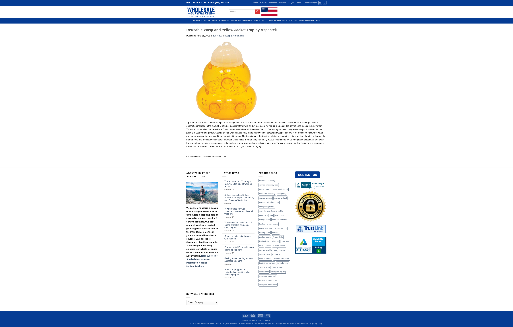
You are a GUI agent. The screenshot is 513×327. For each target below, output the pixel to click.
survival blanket (279, 246)
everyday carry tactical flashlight (271, 211)
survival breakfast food (268, 250)
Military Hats (278, 237)
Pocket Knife (264, 241)
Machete (275, 233)
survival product (278, 254)
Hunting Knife (264, 233)
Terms (298, 3)
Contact (290, 21)
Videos (257, 21)
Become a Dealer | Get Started (265, 3)
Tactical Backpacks (281, 259)
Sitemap (267, 320)
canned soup (264, 189)
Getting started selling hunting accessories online (238, 259)
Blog (264, 21)
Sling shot (285, 241)
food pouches (264, 220)
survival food (284, 250)
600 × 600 (217, 36)
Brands (246, 21)
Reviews (282, 3)
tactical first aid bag (267, 263)
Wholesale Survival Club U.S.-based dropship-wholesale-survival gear (238, 225)
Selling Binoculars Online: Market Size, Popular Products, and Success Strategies (239, 197)
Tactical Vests (277, 267)
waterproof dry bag (278, 272)
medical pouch (265, 237)
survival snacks (265, 259)
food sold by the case (280, 220)
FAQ (290, 3)
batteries (262, 181)
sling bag (275, 241)
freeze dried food (265, 228)
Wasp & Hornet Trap (234, 36)
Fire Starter (279, 215)
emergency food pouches (269, 202)
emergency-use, (265, 198)
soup (261, 246)
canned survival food (280, 189)
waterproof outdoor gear (268, 280)
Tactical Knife (264, 267)
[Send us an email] (320, 3)
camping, (272, 181)
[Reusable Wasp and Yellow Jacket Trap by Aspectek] (226, 81)
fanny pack (263, 215)
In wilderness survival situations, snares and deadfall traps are (238, 211)
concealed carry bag (267, 194)
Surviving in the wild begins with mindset (237, 237)
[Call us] (325, 3)
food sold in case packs (268, 224)
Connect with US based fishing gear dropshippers (239, 248)
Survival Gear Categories (225, 21)
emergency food (280, 198)
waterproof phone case (268, 285)
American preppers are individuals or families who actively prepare (237, 272)
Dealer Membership (309, 21)
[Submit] (257, 11)
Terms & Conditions (255, 323)
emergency (281, 194)
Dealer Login (276, 21)
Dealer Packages (310, 3)
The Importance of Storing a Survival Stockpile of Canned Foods (238, 184)
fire (271, 215)
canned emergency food (268, 185)
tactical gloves (282, 263)
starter (268, 246)
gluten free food (281, 228)
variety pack (264, 272)
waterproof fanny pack (267, 276)
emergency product (266, 207)
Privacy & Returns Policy (252, 320)
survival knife (264, 254)
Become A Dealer (201, 21)
